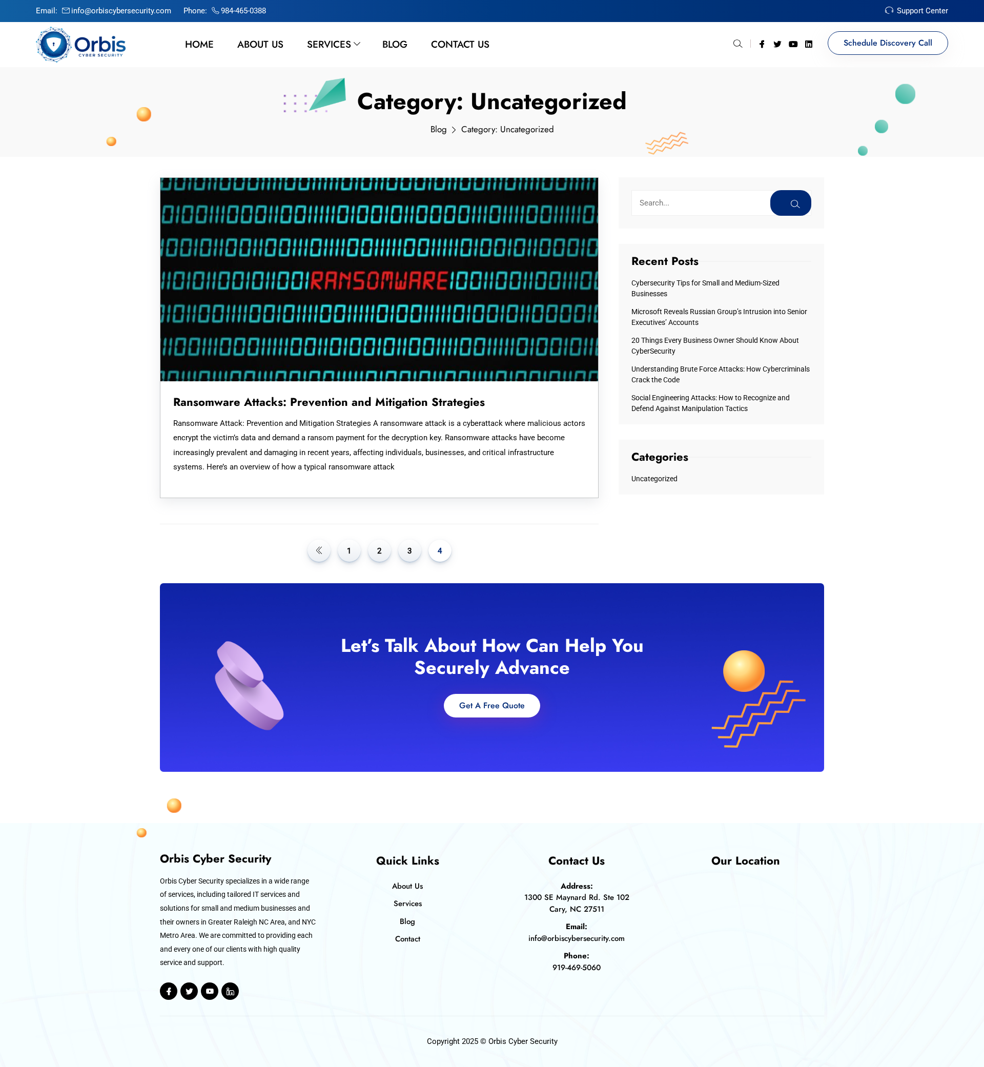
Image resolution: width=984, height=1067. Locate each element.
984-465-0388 (243, 10)
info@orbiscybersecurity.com (121, 10)
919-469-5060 (576, 967)
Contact (407, 939)
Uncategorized (654, 479)
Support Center (922, 10)
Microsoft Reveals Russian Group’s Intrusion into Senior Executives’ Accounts (719, 316)
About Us (260, 44)
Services (329, 44)
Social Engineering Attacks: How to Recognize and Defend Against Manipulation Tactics (710, 403)
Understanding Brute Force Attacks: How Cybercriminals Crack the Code (720, 374)
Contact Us (460, 44)
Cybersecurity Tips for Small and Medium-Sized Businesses (705, 288)
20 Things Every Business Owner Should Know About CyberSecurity (715, 345)
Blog (394, 44)
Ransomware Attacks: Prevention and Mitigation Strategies (329, 402)
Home (199, 44)
